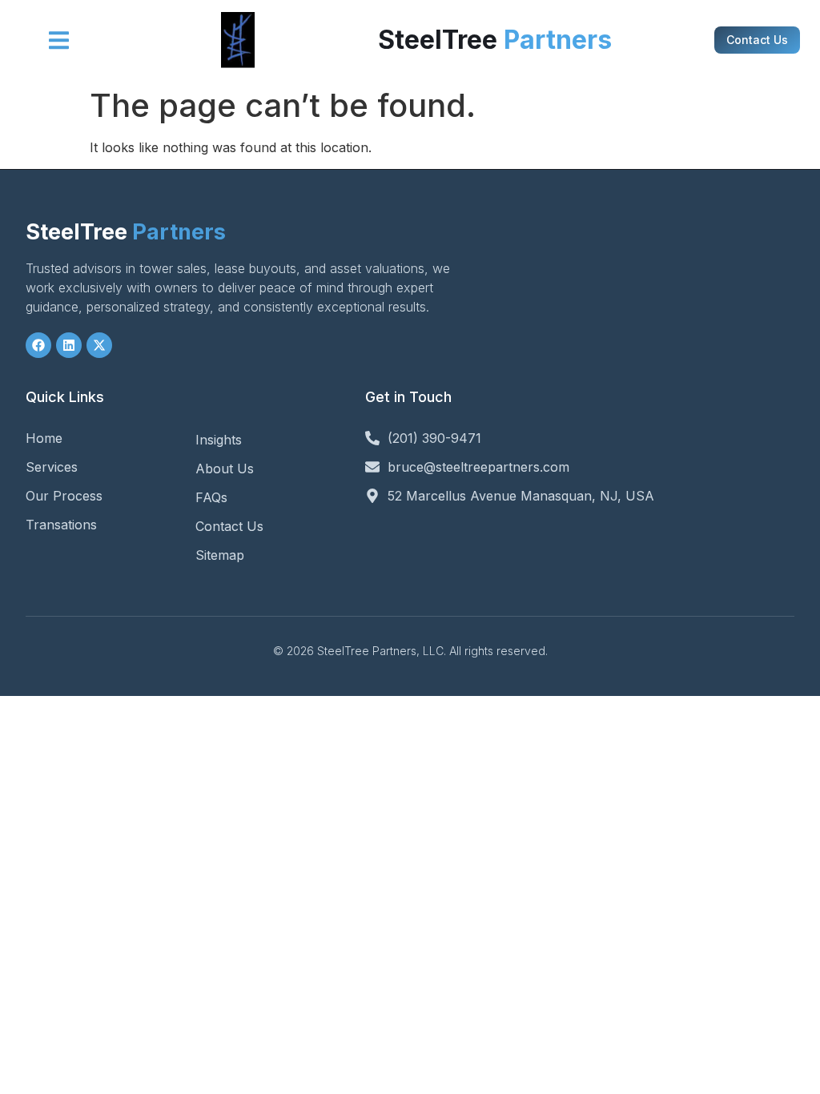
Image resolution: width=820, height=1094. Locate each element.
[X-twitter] (99, 345)
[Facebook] (38, 345)
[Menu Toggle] (59, 40)
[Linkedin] (69, 345)
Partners (126, 232)
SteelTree (495, 39)
